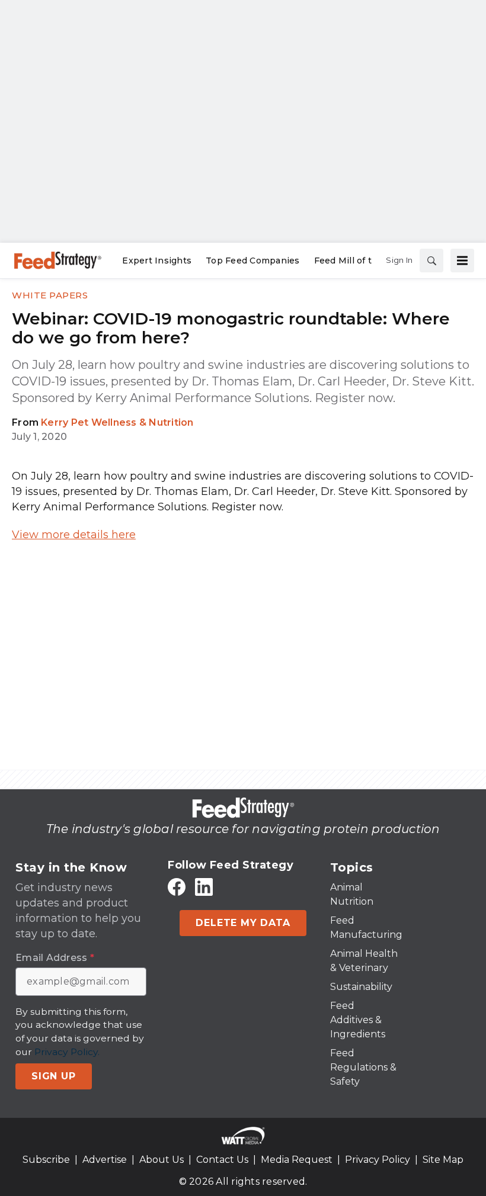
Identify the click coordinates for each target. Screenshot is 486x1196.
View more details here (74, 534)
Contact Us (222, 1159)
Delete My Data (243, 922)
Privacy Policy (377, 1159)
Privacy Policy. (67, 1051)
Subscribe (46, 1159)
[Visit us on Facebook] (177, 886)
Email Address (54, 958)
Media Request (296, 1159)
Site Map (443, 1159)
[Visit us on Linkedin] (204, 886)
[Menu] (462, 260)
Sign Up (53, 1076)
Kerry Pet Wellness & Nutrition (117, 422)
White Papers (50, 295)
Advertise (104, 1159)
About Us (161, 1159)
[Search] (431, 260)
